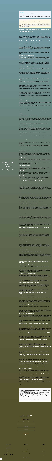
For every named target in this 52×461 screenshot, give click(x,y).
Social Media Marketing (26, 451)
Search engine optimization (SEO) (23, 57)
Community (43, 451)
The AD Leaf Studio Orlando (29, 180)
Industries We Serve (9, 448)
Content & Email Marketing (26, 453)
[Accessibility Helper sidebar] (1, 459)
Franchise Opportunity (43, 453)
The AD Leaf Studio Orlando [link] (27, 81)
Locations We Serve (9, 450)
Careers (9, 452)
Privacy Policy (43, 455)
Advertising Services (26, 457)
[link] (25, 108)
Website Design (26, 455)
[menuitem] (23, 2)
